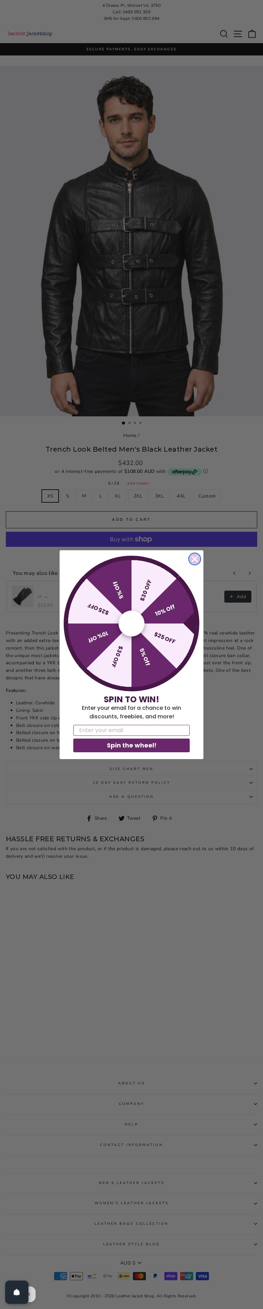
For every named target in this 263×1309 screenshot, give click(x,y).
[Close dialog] (195, 559)
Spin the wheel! (131, 745)
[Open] (16, 1292)
